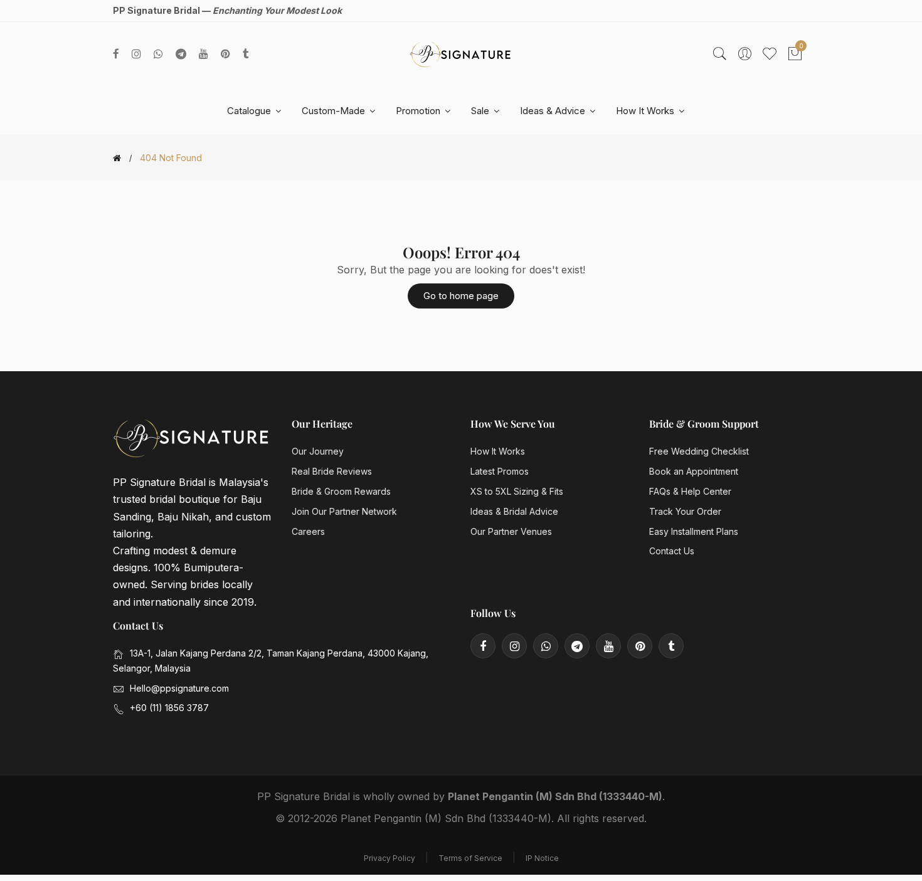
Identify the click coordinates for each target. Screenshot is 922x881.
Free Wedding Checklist (699, 451)
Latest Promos (499, 471)
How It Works (646, 111)
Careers (308, 531)
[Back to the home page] (117, 158)
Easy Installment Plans (693, 531)
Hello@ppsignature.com (179, 688)
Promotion (419, 111)
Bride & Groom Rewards (341, 491)
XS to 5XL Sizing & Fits (516, 491)
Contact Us (671, 551)
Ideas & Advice (554, 111)
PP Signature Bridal (303, 796)
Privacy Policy (389, 858)
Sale (481, 111)
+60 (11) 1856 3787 (169, 707)
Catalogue (250, 111)
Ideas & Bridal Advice (514, 511)
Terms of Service (470, 858)
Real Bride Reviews (332, 471)
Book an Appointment (693, 471)
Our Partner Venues (511, 531)
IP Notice (542, 858)
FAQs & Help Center (690, 491)
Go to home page (461, 296)
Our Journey (318, 451)
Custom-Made (335, 111)
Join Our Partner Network (344, 511)
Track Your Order (685, 511)
